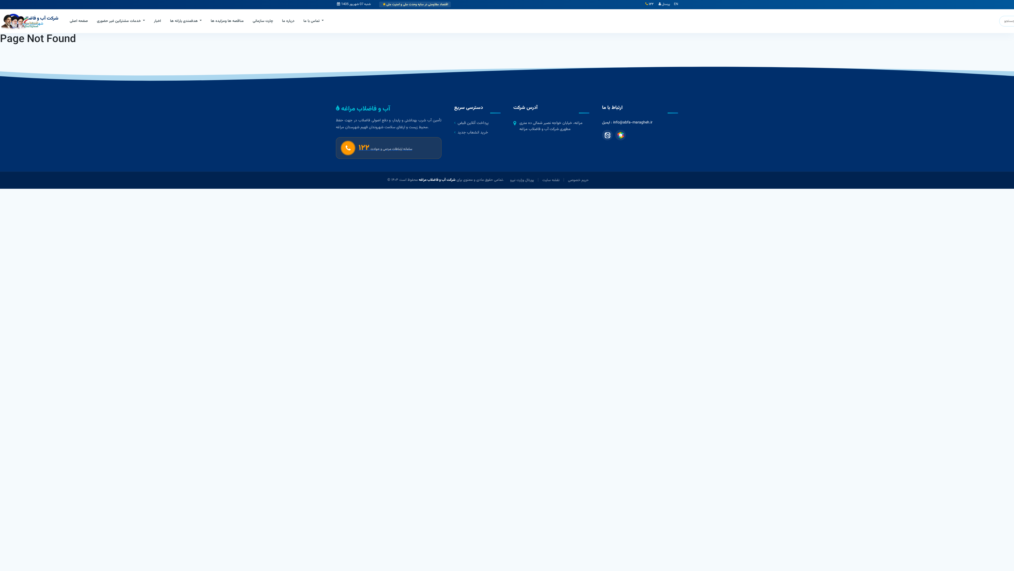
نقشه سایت (551, 180)
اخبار (157, 21)
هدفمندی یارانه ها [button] (184, 21)
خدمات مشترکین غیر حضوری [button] (119, 21)
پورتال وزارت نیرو (522, 180)
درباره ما (288, 21)
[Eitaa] (607, 135)
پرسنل (665, 4)
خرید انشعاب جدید (473, 133)
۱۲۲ (651, 4)
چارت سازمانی (263, 21)
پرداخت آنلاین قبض (473, 123)
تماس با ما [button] (312, 21)
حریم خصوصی (578, 180)
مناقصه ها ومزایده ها (227, 21)
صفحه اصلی (79, 21)
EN (676, 4)
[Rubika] (620, 135)
